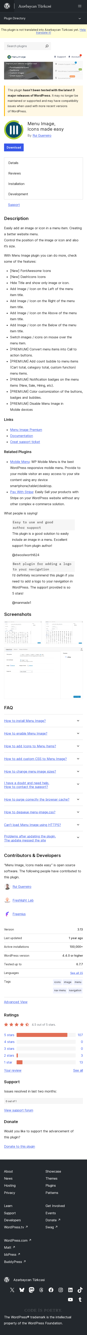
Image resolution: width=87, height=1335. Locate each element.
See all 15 (76, 973)
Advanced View (16, 1002)
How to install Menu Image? (25, 721)
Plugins (51, 1185)
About (8, 1171)
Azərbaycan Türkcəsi (29, 1280)
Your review (12, 1070)
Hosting (10, 1185)
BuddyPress (15, 1262)
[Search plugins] (47, 46)
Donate (53, 1220)
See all (78, 1070)
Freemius (19, 914)
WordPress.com (18, 1240)
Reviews (14, 173)
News (8, 1178)
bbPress (12, 1254)
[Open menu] (80, 6)
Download (14, 147)
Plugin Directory (14, 18)
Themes (51, 1178)
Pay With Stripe (21, 492)
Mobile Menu (20, 462)
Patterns (52, 1193)
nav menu (60, 990)
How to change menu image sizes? (30, 771)
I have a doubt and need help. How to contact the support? (26, 785)
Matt (9, 1247)
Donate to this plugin (19, 1146)
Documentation (21, 436)
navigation (75, 990)
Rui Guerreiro (42, 135)
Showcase (53, 1171)
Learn (8, 1206)
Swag (52, 1227)
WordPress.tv (16, 1227)
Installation (16, 184)
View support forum (18, 1110)
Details (13, 163)
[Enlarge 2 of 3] (77, 626)
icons (57, 982)
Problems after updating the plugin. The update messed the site (30, 838)
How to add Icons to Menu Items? (30, 746)
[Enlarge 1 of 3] (36, 626)
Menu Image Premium (26, 430)
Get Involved (55, 1206)
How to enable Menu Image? (25, 733)
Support (14, 205)
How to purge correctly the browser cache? (36, 799)
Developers (12, 1220)
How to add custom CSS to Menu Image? (35, 759)
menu (78, 982)
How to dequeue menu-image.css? (29, 812)
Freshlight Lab (23, 900)
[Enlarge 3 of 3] (77, 653)
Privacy (9, 1193)
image (67, 982)
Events (51, 1213)
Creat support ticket (25, 442)
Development (18, 194)
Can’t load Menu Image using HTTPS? (32, 825)
